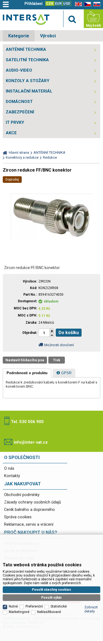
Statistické (59, 606)
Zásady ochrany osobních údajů (32, 502)
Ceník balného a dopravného (29, 509)
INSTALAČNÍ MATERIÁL (29, 91)
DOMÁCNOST (19, 101)
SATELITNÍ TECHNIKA (27, 59)
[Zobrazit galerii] (51, 256)
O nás (9, 468)
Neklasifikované (49, 612)
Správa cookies (18, 517)
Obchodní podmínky (22, 494)
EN (77, 4)
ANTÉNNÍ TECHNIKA (26, 49)
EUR (58, 3)
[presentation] (27, 373)
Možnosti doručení (59, 345)
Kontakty (12, 476)
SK (96, 4)
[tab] (27, 373)
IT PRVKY (15, 122)
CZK (49, 3)
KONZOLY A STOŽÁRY (27, 80)
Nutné (13, 606)
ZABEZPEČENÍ (20, 112)
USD (66, 3)
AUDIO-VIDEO (19, 70)
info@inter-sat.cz (31, 442)
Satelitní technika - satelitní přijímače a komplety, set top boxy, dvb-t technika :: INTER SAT (26, 19)
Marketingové (19, 612)
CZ (86, 4)
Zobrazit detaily (91, 609)
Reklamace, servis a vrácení (28, 524)
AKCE (11, 132)
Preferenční (34, 606)
